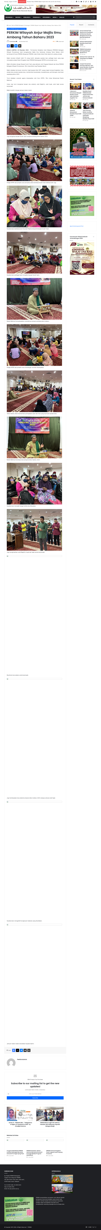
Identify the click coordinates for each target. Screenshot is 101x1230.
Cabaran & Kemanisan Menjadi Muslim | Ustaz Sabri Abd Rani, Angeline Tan (75, 94)
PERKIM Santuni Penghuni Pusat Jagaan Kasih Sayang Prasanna (54, 1152)
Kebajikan (26, 17)
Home (9, 25)
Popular (72, 25)
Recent (81, 25)
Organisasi (8, 17)
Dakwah (17, 17)
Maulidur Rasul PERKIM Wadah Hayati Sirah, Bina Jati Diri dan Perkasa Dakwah (88, 94)
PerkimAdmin (13, 41)
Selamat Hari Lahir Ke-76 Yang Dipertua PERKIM (87, 57)
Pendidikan (36, 17)
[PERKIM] (19, 8)
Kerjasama (46, 17)
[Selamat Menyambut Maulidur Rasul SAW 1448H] (74, 44)
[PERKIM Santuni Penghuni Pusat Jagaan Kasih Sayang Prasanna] (55, 1144)
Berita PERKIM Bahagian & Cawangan (21, 25)
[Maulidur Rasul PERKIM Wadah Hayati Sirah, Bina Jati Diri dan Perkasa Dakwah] (88, 86)
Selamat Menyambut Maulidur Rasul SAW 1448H (38, 1)
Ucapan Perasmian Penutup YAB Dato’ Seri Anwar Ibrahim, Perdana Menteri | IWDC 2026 (87, 66)
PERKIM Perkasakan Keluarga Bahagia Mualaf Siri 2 (85, 50)
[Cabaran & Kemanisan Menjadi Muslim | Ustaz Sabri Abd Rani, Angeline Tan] (75, 86)
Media (54, 17)
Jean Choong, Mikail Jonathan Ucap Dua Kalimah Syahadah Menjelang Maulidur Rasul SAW (88, 115)
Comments (91, 25)
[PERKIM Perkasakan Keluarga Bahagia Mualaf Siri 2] (74, 51)
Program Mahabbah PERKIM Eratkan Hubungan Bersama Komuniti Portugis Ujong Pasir (15, 1152)
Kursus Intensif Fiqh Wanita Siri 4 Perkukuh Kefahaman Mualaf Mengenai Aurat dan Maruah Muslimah (86, 34)
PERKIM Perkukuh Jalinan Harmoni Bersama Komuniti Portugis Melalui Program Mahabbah (34, 1153)
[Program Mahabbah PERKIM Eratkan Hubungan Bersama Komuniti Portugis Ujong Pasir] (15, 1144)
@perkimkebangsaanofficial (76, 226)
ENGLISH (61, 17)
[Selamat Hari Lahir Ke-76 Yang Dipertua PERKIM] (74, 59)
